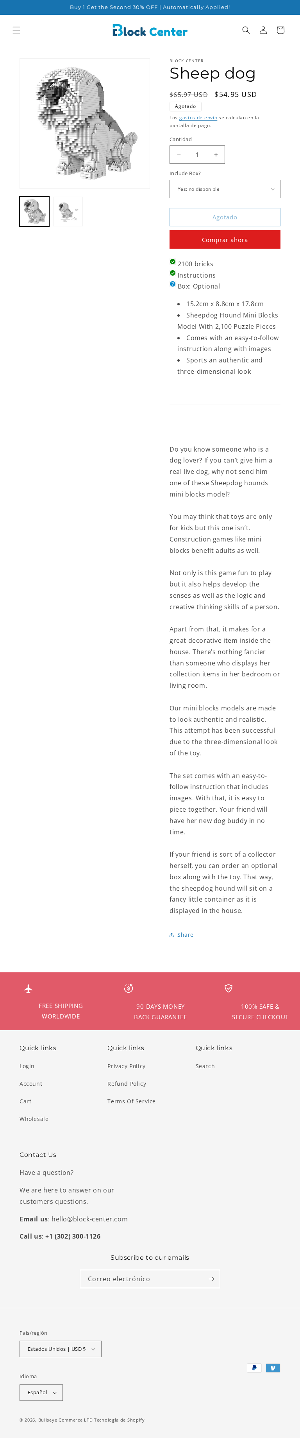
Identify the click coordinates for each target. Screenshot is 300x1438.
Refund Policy (126, 1083)
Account (31, 1083)
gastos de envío (198, 117)
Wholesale (34, 1118)
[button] (16, 30)
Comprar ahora (225, 240)
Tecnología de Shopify (119, 1420)
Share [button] (185, 934)
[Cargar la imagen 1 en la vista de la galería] (34, 211)
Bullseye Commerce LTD (65, 1420)
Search (205, 1066)
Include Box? (185, 173)
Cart (25, 1101)
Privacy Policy (126, 1066)
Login (27, 1066)
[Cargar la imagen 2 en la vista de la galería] (68, 211)
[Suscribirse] (211, 1279)
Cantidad (181, 139)
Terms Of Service (131, 1101)
